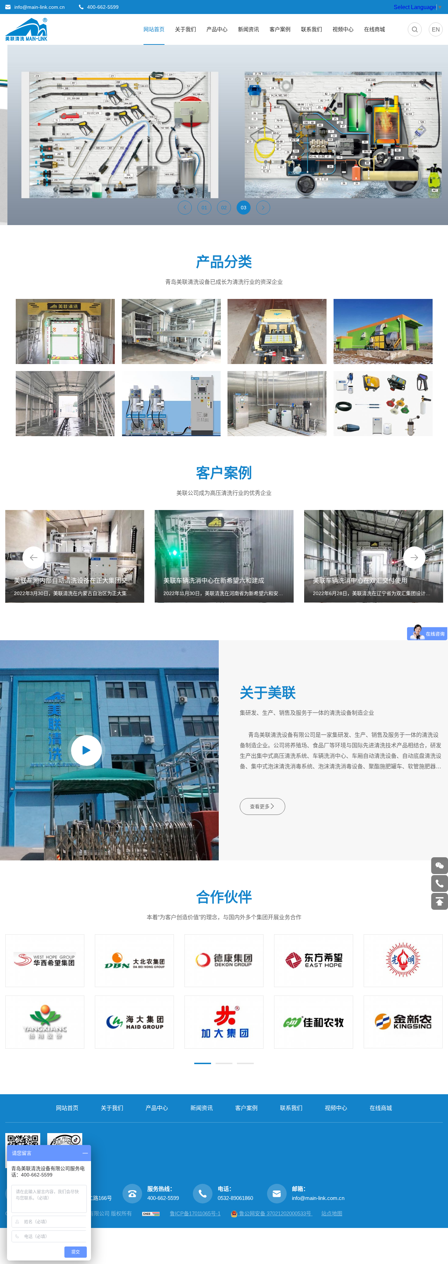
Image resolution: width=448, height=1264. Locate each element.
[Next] (414, 557)
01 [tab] (204, 207)
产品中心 (216, 29)
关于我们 (185, 29)
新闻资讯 (248, 29)
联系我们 (311, 29)
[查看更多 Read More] (383, 403)
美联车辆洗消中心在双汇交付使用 (360, 580)
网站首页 (154, 29)
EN (436, 30)
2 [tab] (224, 1063)
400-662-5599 (163, 1198)
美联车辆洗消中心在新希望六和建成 (213, 580)
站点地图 (331, 1213)
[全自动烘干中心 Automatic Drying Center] (383, 331)
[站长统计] (151, 1213)
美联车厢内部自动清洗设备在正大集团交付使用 (80, 580)
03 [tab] (243, 207)
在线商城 (374, 29)
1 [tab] (202, 1063)
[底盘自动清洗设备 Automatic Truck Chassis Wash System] (277, 331)
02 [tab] (224, 207)
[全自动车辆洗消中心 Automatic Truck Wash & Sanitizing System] (65, 331)
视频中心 (343, 29)
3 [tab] (245, 1063)
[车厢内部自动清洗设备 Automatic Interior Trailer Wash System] (171, 331)
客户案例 (280, 29)
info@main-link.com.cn (318, 1198)
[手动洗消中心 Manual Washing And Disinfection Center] (65, 403)
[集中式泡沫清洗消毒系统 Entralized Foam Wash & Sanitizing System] (277, 403)
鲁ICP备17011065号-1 (195, 1213)
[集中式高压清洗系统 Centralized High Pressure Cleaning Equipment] (171, 403)
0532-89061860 (235, 1198)
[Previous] (33, 557)
